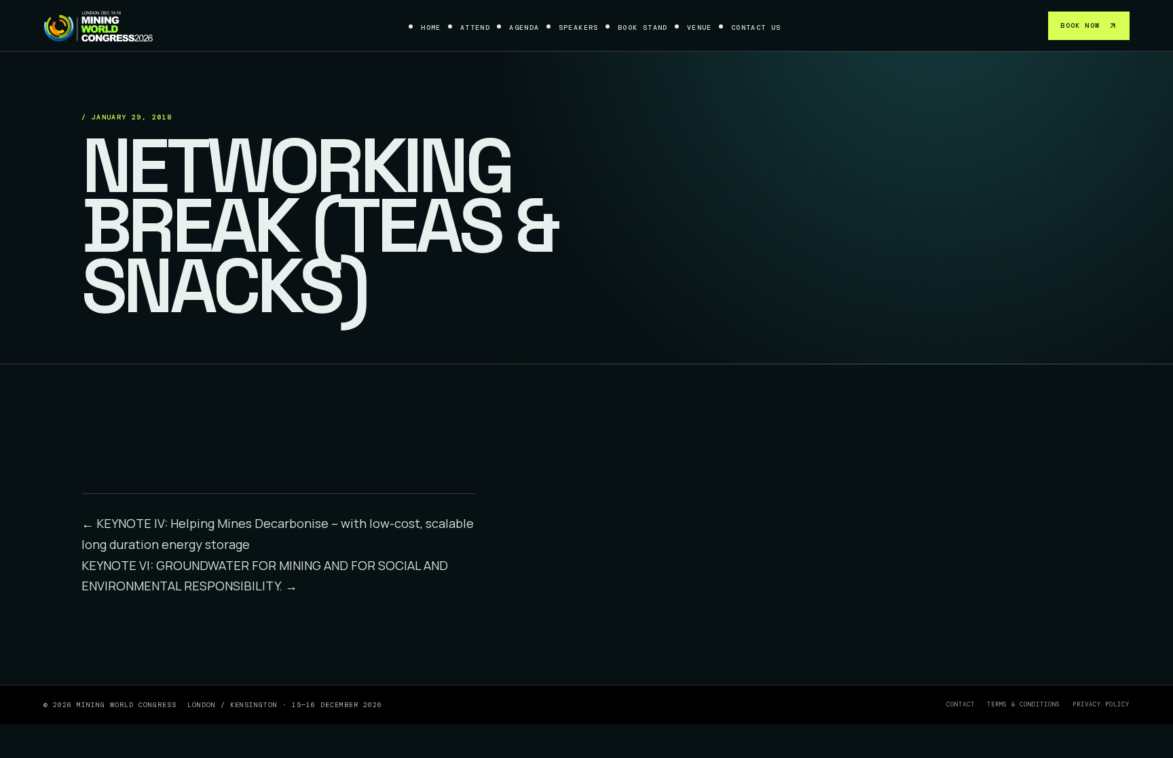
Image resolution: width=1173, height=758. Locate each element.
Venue (699, 27)
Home (431, 27)
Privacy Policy (1101, 704)
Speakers (579, 27)
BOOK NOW (1080, 25)
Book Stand (643, 27)
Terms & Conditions (1023, 704)
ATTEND (475, 27)
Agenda (524, 27)
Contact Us (756, 27)
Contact (960, 704)
